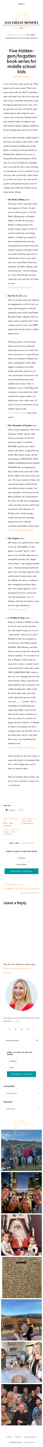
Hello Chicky (29, 1442)
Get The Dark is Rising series (20, 287)
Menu (23, 4)
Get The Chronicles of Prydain (21, 530)
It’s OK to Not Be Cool (11, 829)
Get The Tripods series (17, 609)
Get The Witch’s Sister (17, 412)
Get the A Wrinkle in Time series (22, 747)
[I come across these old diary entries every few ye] (21, 1277)
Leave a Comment (27, 843)
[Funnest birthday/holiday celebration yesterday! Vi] (21, 1362)
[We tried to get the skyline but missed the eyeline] (21, 1192)
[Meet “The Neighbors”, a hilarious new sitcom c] (21, 1404)
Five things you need (21, 77)
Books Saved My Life (29, 818)
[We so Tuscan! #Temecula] (21, 1320)
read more (17, 1021)
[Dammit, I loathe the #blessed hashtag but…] (21, 1150)
